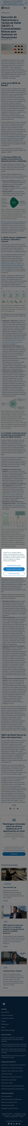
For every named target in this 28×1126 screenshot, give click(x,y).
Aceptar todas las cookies (14, 569)
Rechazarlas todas (14, 573)
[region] (14, 563)
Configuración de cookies (14, 565)
